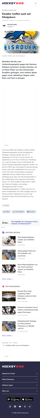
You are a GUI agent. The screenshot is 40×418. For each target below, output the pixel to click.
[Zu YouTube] (20, 407)
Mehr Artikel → (8, 279)
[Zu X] (25, 407)
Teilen (7, 212)
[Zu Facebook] (15, 407)
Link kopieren (19, 212)
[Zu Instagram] (10, 407)
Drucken (32, 212)
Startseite (5, 343)
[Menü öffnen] (35, 3)
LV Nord (14, 343)
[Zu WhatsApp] (30, 407)
